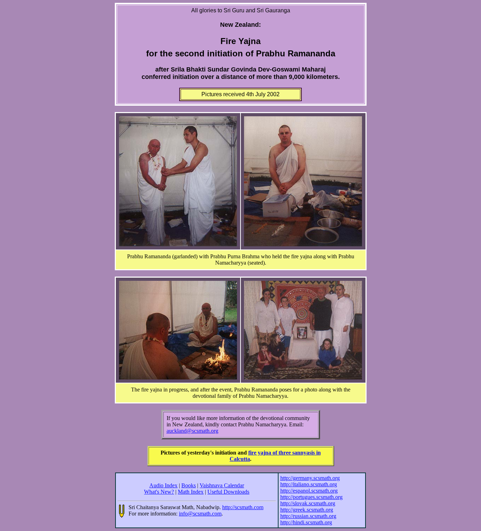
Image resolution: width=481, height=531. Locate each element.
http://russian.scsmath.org (308, 516)
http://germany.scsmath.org (310, 478)
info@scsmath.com (200, 514)
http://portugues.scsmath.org (311, 497)
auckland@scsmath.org (192, 431)
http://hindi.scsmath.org (306, 522)
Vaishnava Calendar (222, 485)
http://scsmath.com (242, 507)
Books (188, 485)
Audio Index (163, 485)
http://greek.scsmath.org (306, 510)
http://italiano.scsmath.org (308, 484)
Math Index (191, 492)
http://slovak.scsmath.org (307, 503)
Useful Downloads (228, 492)
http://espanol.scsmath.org (309, 491)
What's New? (159, 492)
